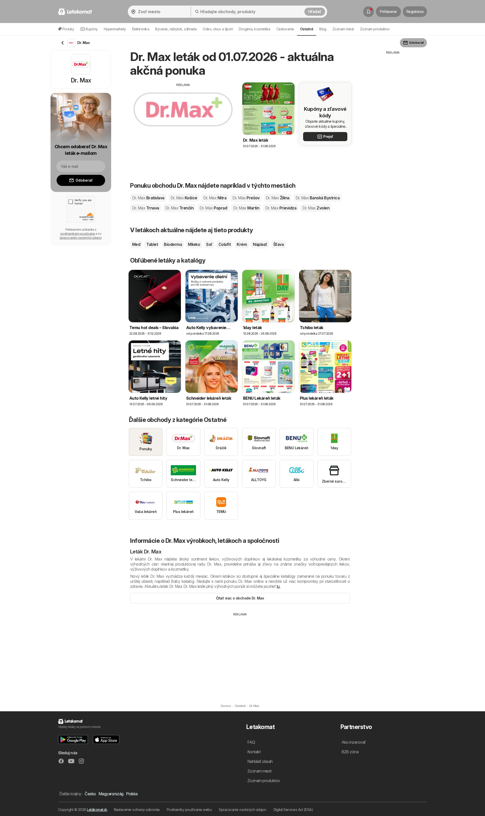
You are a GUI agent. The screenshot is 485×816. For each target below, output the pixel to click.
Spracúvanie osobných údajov (242, 809)
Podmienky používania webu (189, 809)
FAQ (251, 742)
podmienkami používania (77, 233)
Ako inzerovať (354, 742)
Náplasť (260, 244)
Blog (322, 29)
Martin (246, 207)
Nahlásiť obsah (260, 761)
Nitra (214, 197)
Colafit (225, 244)
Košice (184, 197)
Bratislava (148, 197)
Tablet (152, 244)
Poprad (213, 207)
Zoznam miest (343, 29)
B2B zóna (350, 751)
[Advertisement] (183, 122)
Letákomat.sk (97, 809)
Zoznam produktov (375, 29)
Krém (242, 244)
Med (136, 244)
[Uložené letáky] (368, 11)
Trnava (145, 207)
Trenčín (179, 207)
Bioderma (173, 244)
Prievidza (280, 207)
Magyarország (111, 793)
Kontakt (253, 751)
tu (278, 586)
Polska (132, 793)
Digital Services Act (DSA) (293, 809)
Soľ (209, 244)
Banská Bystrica (318, 197)
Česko (90, 793)
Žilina (277, 197)
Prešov (246, 197)
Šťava (278, 244)
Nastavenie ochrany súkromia (137, 809)
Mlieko (194, 244)
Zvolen (315, 207)
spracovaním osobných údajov (81, 238)
